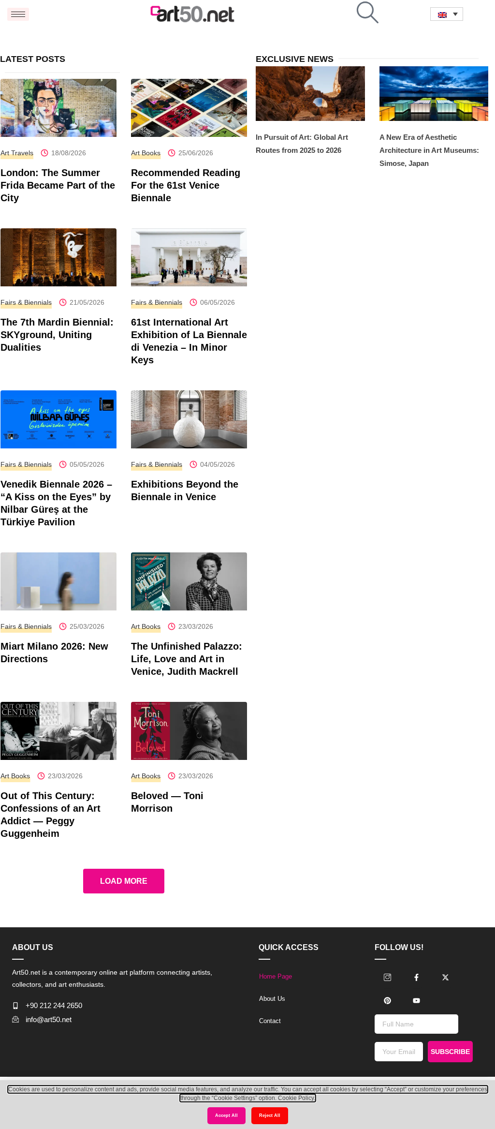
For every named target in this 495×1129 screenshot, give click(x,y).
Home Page (275, 976)
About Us (272, 998)
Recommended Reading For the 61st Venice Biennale (185, 185)
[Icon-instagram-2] (387, 977)
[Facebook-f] (416, 977)
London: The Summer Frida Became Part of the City (57, 185)
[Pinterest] (387, 1000)
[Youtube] (416, 1000)
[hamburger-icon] (18, 14)
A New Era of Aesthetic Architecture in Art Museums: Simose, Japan (429, 150)
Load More (123, 881)
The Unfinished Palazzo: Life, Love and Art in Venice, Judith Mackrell (186, 659)
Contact (270, 1021)
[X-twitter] (445, 977)
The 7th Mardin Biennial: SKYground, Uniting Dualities (57, 335)
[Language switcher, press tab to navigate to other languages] (446, 13)
